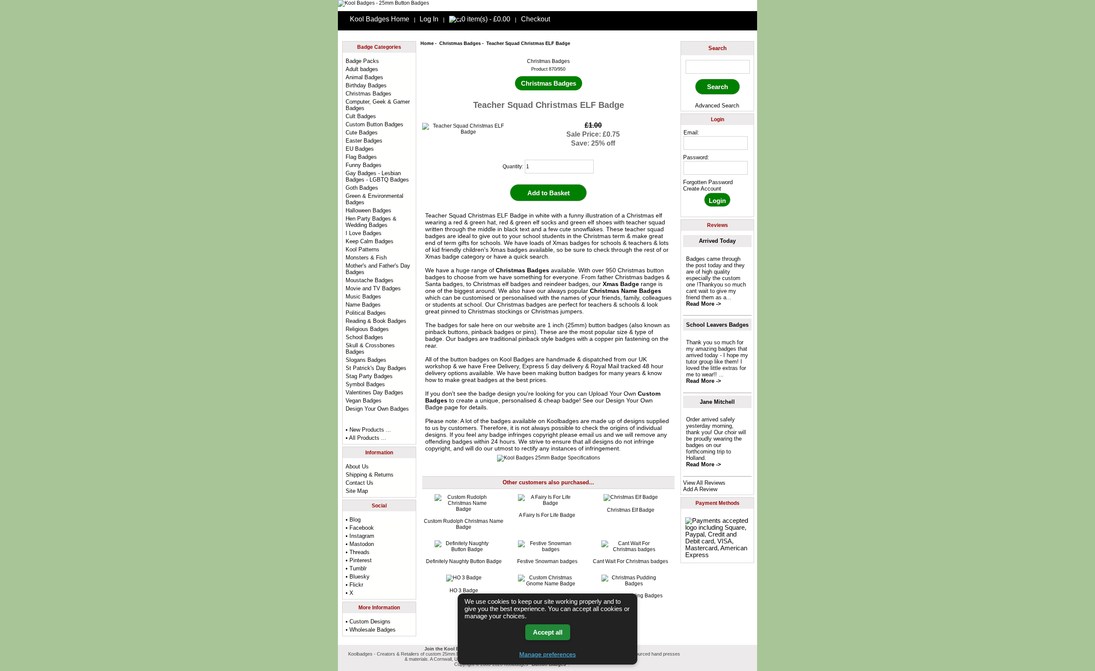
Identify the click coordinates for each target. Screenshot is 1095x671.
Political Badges (366, 313)
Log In (429, 19)
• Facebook (360, 528)
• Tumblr (356, 568)
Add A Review (700, 489)
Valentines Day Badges (374, 392)
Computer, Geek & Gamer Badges (378, 104)
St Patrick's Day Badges (376, 368)
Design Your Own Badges (377, 409)
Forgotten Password (708, 182)
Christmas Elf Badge (630, 510)
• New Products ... (368, 429)
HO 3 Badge (464, 590)
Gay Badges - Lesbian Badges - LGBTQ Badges (377, 176)
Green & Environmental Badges (374, 199)
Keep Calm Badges (370, 241)
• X (349, 593)
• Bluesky (358, 576)
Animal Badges (364, 77)
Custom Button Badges (374, 124)
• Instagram (360, 536)
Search (717, 48)
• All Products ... (366, 438)
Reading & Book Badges (376, 321)
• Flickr (354, 585)
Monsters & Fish (366, 257)
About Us (357, 466)
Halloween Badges (368, 210)
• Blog (353, 519)
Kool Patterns (362, 249)
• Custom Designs (368, 621)
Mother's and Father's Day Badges (378, 268)
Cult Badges (361, 116)
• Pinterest (359, 560)
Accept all (547, 632)
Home (427, 43)
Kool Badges (517, 359)
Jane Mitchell (717, 402)
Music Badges (363, 296)
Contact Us (359, 483)
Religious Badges (367, 329)
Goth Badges (362, 188)
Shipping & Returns (370, 474)
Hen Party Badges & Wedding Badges (371, 221)
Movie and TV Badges (373, 288)
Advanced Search (717, 105)
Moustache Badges (370, 280)
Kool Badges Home (379, 19)
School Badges (364, 337)
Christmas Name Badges (625, 290)
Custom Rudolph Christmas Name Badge (463, 524)
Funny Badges (364, 165)
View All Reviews (704, 483)
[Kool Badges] (383, 3)
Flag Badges (361, 157)
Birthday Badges (366, 85)
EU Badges (360, 149)
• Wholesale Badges (371, 629)
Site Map (357, 491)
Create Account (702, 188)
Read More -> (703, 304)
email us (590, 434)
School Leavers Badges (717, 325)
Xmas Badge (621, 283)
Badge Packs (362, 61)
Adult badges (362, 69)
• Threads (358, 552)
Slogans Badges (366, 360)
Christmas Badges (460, 43)
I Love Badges (364, 233)
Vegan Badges (364, 400)
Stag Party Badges (369, 376)
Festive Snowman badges (547, 561)
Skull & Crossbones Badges (370, 348)
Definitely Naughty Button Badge (464, 561)
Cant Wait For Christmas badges (630, 561)
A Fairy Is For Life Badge (547, 515)
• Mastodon (360, 544)
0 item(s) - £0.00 (486, 19)
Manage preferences (547, 654)
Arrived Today (717, 241)
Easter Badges (364, 140)
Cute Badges (362, 132)
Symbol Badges (365, 384)
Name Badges (363, 304)
